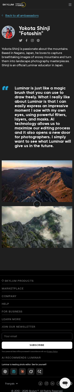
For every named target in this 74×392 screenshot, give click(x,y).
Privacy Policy (52, 351)
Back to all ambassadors (22, 15)
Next (37, 204)
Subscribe (37, 345)
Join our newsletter (18, 326)
